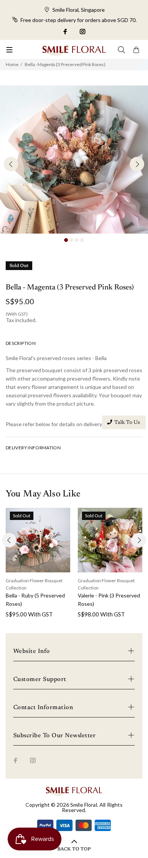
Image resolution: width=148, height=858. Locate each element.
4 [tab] (82, 240)
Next (137, 164)
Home (12, 64)
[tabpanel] (74, 159)
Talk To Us (127, 422)
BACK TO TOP (74, 849)
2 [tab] (71, 240)
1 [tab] (66, 240)
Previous (11, 164)
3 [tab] (77, 240)
